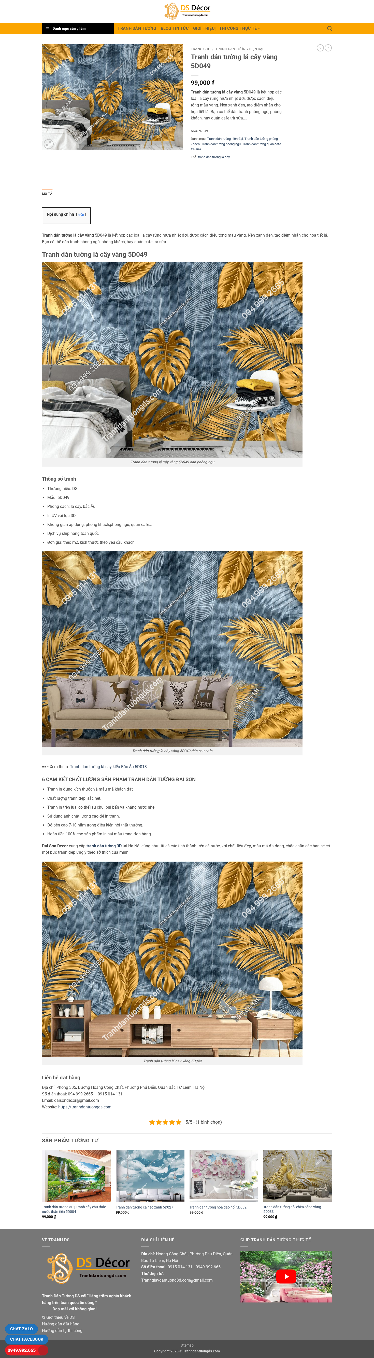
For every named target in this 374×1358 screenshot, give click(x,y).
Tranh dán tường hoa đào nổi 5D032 (218, 1207)
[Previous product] (328, 47)
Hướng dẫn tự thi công (62, 1330)
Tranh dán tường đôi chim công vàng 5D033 (292, 1209)
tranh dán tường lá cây (214, 157)
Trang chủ (200, 49)
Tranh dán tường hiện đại (239, 49)
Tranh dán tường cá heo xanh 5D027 (144, 1207)
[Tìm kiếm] (329, 28)
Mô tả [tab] (47, 194)
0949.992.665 (22, 1350)
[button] (49, 144)
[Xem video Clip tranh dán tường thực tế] (286, 1276)
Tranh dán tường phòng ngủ (221, 144)
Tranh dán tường (137, 28)
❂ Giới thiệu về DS (58, 1317)
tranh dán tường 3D (104, 846)
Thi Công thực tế (238, 28)
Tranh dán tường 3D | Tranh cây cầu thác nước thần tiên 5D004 (74, 1209)
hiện (81, 214)
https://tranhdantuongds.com (84, 1107)
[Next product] (320, 47)
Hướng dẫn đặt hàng (60, 1324)
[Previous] (42, 1188)
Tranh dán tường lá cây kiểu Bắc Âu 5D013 (108, 766)
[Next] (332, 1188)
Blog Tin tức (175, 28)
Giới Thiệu (204, 28)
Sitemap (187, 1345)
